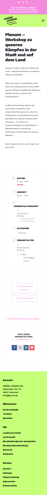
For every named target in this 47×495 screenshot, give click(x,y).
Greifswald (9, 437)
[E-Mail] (32, 347)
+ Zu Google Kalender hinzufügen (24, 287)
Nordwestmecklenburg (15, 445)
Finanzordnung (11, 477)
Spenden (7, 418)
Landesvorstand (12, 433)
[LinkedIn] (26, 347)
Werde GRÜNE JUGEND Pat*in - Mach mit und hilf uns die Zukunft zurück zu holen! (23, 9)
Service (7, 468)
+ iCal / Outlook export (24, 298)
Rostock (22, 233)
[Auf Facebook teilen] (14, 347)
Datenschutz (10, 485)
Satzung (7, 473)
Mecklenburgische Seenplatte (19, 441)
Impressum (9, 481)
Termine (7, 414)
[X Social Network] (20, 347)
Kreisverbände (11, 409)
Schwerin (8, 454)
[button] (43, 20)
